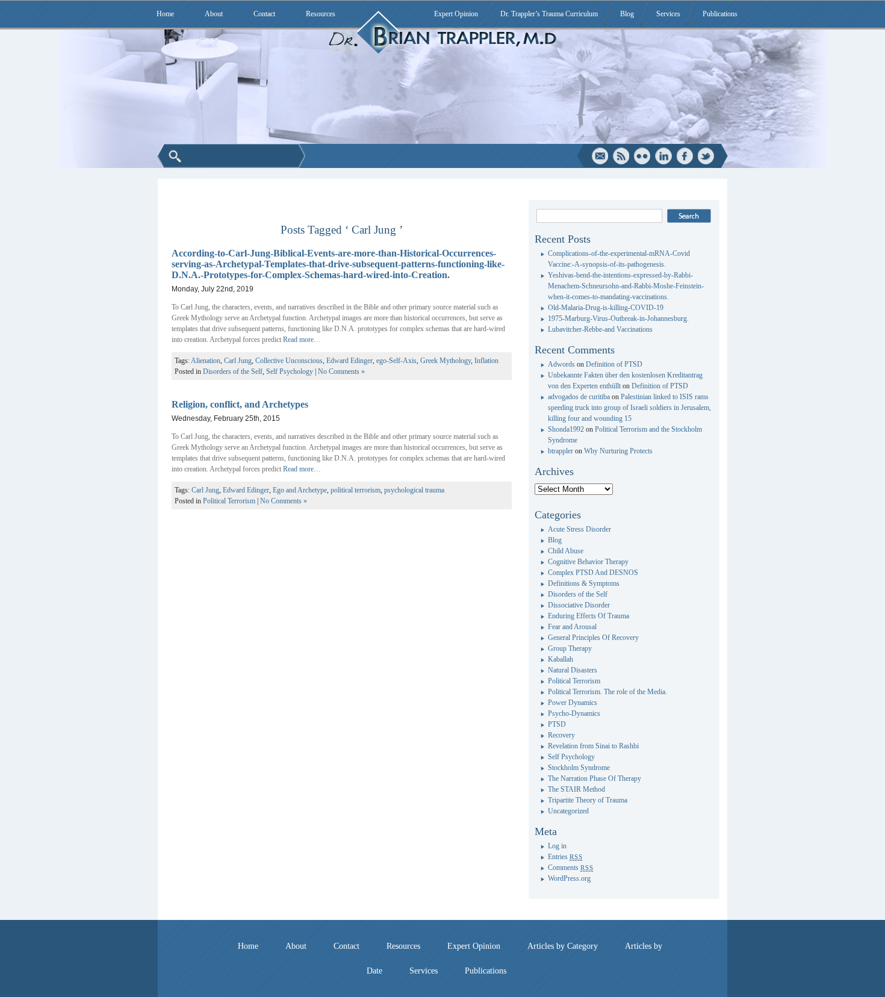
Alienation (205, 360)
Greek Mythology (445, 360)
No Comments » (341, 371)
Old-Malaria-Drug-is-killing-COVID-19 (605, 307)
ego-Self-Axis (396, 360)
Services (668, 14)
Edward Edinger (349, 360)
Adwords (561, 364)
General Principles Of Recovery (593, 637)
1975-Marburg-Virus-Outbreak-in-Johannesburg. (618, 318)
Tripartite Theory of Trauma (587, 800)
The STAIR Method (576, 789)
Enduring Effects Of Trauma (588, 616)
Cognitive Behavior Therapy (588, 562)
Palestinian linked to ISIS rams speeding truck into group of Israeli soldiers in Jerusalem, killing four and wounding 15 (629, 408)
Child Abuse (565, 551)
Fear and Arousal (572, 627)
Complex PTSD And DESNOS (593, 572)
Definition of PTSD (614, 364)
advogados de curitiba (579, 397)
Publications (720, 14)
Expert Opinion (456, 14)
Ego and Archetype (300, 490)
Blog (627, 14)
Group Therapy (570, 648)
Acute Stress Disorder (579, 529)
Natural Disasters (572, 670)
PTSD (557, 724)
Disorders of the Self (232, 371)
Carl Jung (238, 360)
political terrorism (355, 490)
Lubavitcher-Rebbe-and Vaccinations (600, 329)
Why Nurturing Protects (618, 451)
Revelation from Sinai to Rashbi (593, 746)
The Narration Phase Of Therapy (594, 778)
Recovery (561, 735)
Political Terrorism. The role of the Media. (607, 692)
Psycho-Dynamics (574, 713)
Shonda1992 (566, 429)
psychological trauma (414, 490)
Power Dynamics (572, 702)
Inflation (486, 360)
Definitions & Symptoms (584, 583)
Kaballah (560, 659)
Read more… (302, 339)
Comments (570, 867)
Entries (565, 857)
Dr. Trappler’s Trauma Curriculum (549, 14)
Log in (557, 846)
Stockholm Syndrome (579, 767)
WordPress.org (569, 878)
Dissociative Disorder (579, 605)
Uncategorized (568, 811)
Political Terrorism (229, 501)
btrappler (560, 451)
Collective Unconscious (289, 360)
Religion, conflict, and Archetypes (240, 404)
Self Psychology (289, 371)
